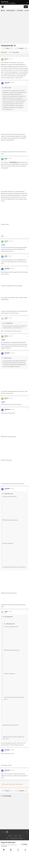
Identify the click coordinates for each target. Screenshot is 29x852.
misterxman (7, 409)
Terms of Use (4, 846)
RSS (20, 835)
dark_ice (5, 52)
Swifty (6, 158)
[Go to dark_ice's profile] (2, 52)
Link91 (6, 318)
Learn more (2, 2)
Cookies (15, 835)
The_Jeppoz (7, 82)
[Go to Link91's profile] (2, 318)
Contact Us (10, 835)
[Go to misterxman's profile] (2, 410)
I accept (25, 844)
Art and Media (15, 52)
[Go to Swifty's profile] (2, 159)
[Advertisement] (14, 27)
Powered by (16, 838)
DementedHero (13, 162)
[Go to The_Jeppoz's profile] (2, 83)
